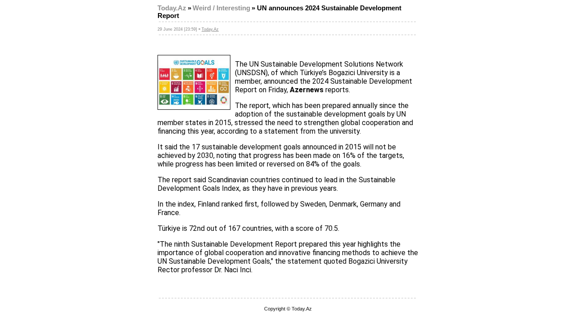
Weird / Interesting (221, 8)
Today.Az (172, 8)
